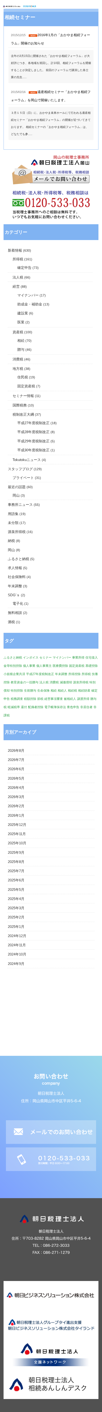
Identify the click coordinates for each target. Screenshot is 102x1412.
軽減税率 (14, 707)
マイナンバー (28, 295)
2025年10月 (17, 843)
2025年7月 (16, 871)
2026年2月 (16, 806)
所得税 (18, 259)
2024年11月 (17, 945)
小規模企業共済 (14, 674)
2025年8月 (16, 862)
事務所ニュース (20, 505)
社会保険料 (17, 577)
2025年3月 (16, 908)
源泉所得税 (17, 532)
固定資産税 (26, 386)
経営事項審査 (53, 699)
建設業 (22, 313)
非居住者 (86, 707)
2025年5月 (16, 890)
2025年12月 (17, 825)
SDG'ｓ (14, 595)
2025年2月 (16, 917)
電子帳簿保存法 (55, 707)
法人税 (18, 277)
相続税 (72, 690)
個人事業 (29, 666)
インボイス (30, 657)
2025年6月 (16, 880)
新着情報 (15, 250)
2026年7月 (16, 760)
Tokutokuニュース (27, 460)
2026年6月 (16, 769)
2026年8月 (16, 751)
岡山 (16, 495)
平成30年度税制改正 (33, 450)
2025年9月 (16, 852)
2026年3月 (16, 797)
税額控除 (30, 699)
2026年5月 (16, 778)
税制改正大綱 (23, 414)
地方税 (18, 369)
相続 (20, 340)
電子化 (18, 603)
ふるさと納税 (18, 559)
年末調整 (15, 586)
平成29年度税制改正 (33, 441)
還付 (24, 707)
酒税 (11, 622)
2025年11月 (17, 834)
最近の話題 (17, 487)
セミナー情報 (23, 396)
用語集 (13, 514)
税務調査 (17, 699)
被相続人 (70, 699)
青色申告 (73, 707)
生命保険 (43, 690)
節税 (40, 699)
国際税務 (20, 405)
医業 (20, 322)
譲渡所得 (83, 699)
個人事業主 (44, 666)
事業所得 (78, 657)
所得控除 (74, 674)
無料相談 (15, 613)
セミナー (45, 657)
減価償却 (66, 682)
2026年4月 (16, 788)
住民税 (22, 377)
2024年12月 (17, 936)
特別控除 (17, 690)
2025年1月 (16, 927)
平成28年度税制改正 (33, 432)
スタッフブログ (20, 469)
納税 (11, 541)
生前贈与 (30, 690)
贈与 (20, 349)
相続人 (62, 690)
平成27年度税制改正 (33, 423)
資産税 (18, 332)
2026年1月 (16, 815)
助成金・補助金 (29, 304)
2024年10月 (17, 954)
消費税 (18, 359)
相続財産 (84, 690)
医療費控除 (60, 666)
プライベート (23, 478)
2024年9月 (16, 964)
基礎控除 (91, 666)
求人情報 (15, 568)
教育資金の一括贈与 (24, 682)
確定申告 (24, 268)
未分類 (13, 523)
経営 (16, 286)
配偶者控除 (35, 707)
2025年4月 (16, 899)
